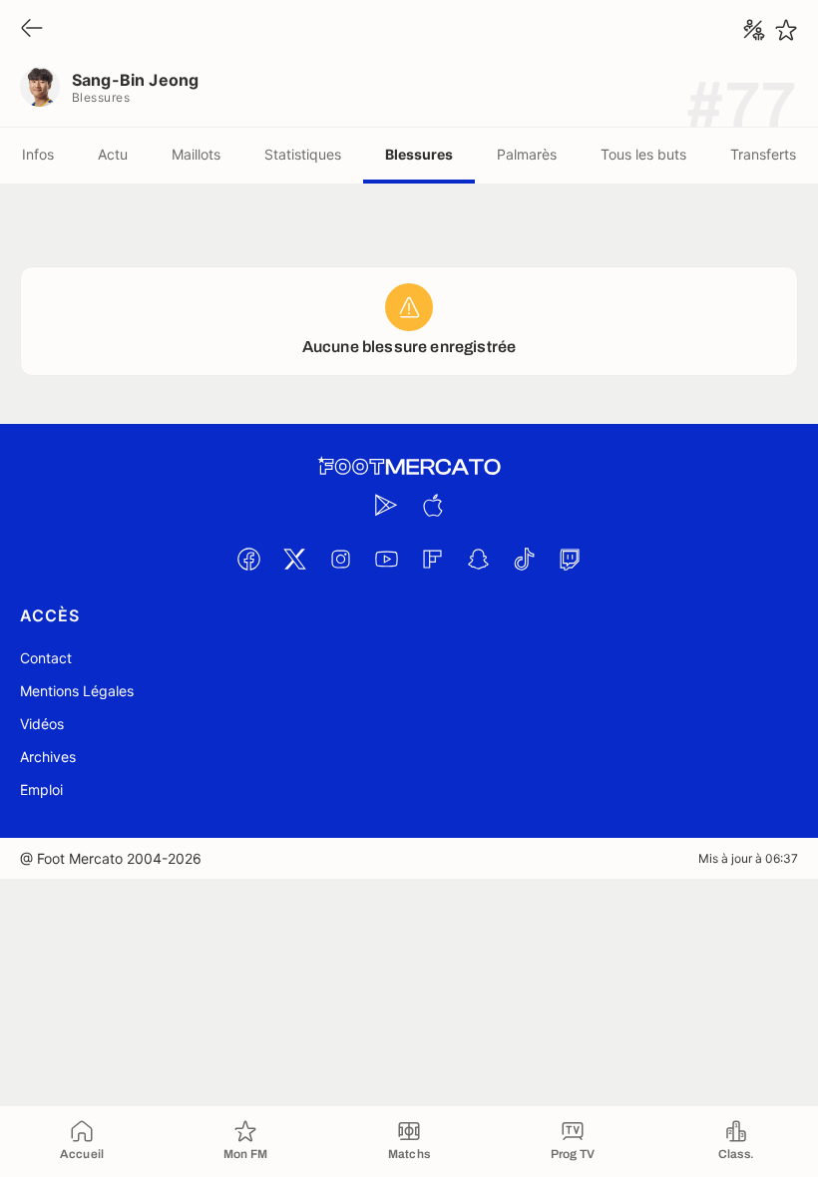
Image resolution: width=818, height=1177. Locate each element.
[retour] (32, 29)
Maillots (196, 154)
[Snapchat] (478, 559)
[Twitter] (294, 559)
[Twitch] (570, 559)
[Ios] (432, 505)
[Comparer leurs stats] (754, 30)
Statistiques (302, 154)
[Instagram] (340, 559)
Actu (113, 154)
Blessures (419, 154)
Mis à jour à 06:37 (748, 858)
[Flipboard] (432, 559)
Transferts (763, 154)
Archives (48, 756)
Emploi (41, 789)
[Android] (386, 505)
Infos (38, 154)
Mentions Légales (77, 690)
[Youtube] (386, 559)
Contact (46, 657)
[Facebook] (248, 559)
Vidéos (42, 723)
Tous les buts (643, 154)
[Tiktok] (524, 559)
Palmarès (527, 154)
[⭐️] (786, 30)
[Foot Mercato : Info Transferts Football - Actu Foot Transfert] (409, 467)
